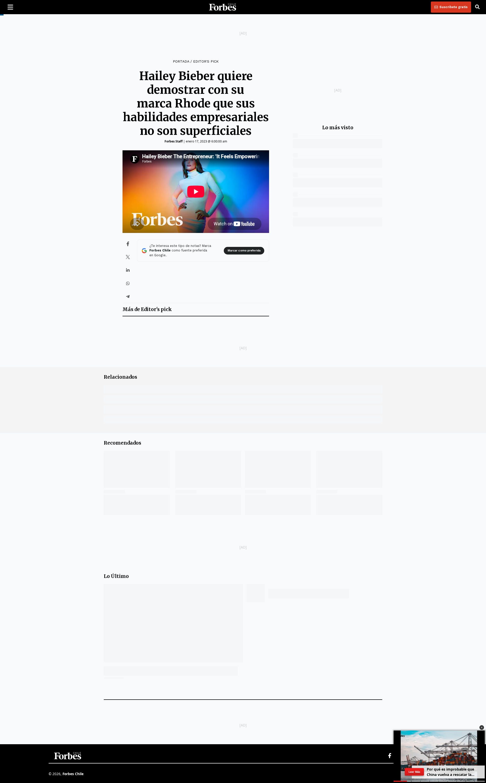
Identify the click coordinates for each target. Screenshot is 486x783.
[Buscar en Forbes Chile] (477, 7)
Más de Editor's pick (147, 309)
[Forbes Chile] (222, 7)
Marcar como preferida (244, 250)
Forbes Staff (174, 141)
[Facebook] (390, 756)
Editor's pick (206, 61)
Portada (181, 61)
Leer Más (414, 772)
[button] (481, 727)
